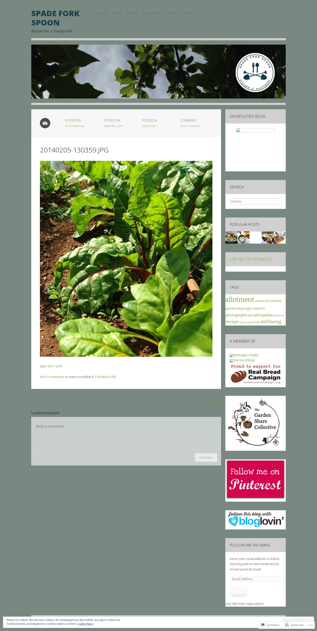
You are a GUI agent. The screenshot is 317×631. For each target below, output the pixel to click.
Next (215, 400)
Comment (206, 457)
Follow (239, 591)
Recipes (132, 13)
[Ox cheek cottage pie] (268, 238)
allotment (239, 300)
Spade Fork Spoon (55, 18)
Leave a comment (190, 126)
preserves (278, 315)
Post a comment (52, 377)
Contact (187, 13)
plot (251, 315)
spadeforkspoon (74, 126)
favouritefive (273, 300)
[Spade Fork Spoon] (158, 75)
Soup (257, 322)
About (116, 13)
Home (102, 13)
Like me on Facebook (251, 259)
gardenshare (235, 308)
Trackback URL (105, 377)
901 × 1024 (54, 366)
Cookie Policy (85, 623)
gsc (250, 308)
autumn (260, 300)
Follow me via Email (250, 545)
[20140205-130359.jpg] (126, 356)
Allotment (152, 13)
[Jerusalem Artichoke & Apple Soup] (243, 238)
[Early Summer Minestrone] (231, 238)
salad (249, 322)
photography (236, 315)
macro (259, 308)
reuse (242, 322)
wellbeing (271, 321)
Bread (170, 13)
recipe (231, 321)
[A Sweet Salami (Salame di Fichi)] (280, 238)
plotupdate (263, 315)
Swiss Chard (149, 126)
